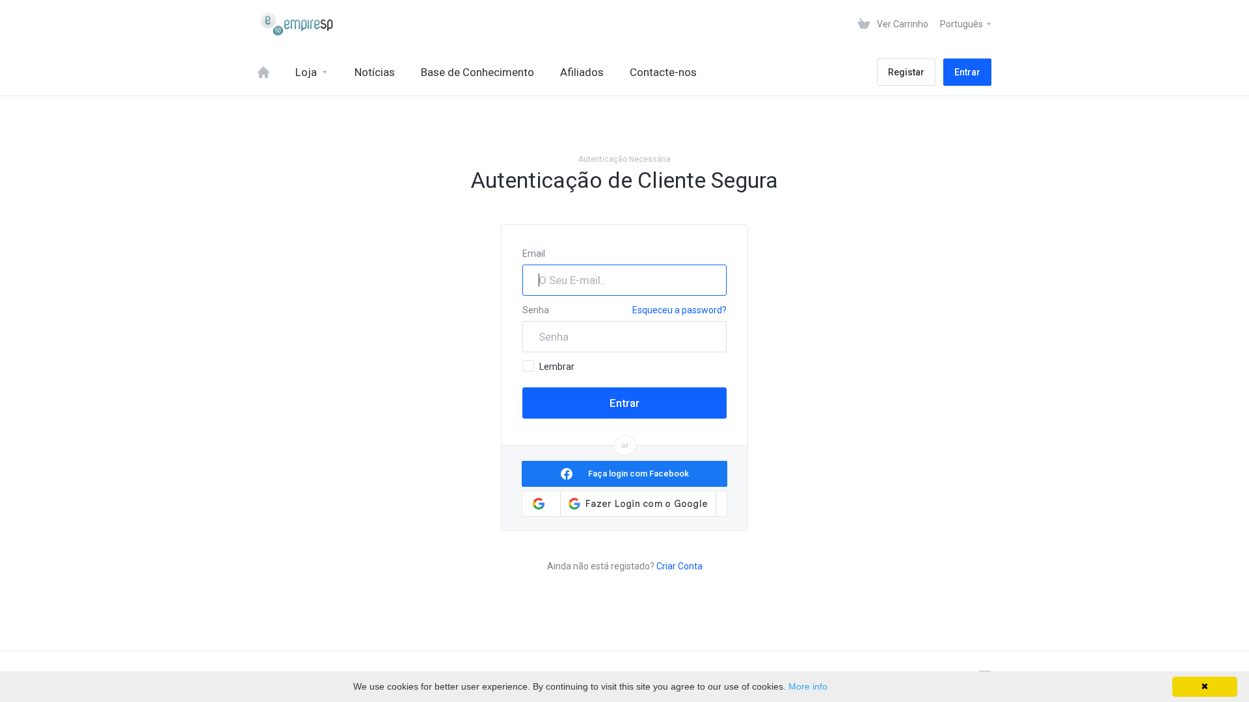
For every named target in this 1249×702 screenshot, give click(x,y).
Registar (906, 72)
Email (533, 253)
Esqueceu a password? (679, 310)
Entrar (967, 72)
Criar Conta (679, 566)
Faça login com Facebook (638, 473)
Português (962, 24)
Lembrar (556, 366)
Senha (535, 310)
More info (807, 686)
